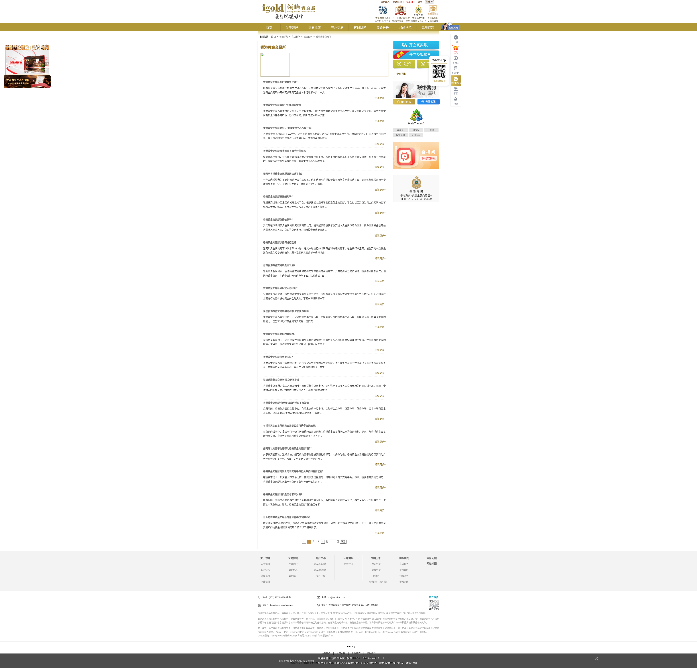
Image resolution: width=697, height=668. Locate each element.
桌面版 (400, 130)
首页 (269, 28)
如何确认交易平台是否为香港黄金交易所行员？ (288, 448)
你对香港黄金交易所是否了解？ (279, 265)
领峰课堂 (404, 576)
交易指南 (314, 28)
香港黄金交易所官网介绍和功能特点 (282, 105)
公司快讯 (265, 570)
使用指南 (415, 135)
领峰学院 (405, 28)
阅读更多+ (380, 98)
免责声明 (341, 653)
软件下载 (320, 576)
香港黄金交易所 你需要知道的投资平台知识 (286, 402)
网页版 (416, 130)
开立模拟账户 (420, 55)
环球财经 (360, 28)
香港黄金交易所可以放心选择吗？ (281, 288)
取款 (431, 64)
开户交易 (337, 28)
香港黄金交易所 (323, 37)
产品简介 (293, 564)
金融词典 (404, 582)
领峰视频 (265, 576)
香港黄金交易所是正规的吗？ (278, 196)
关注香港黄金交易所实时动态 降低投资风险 (286, 311)
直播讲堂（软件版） (378, 582)
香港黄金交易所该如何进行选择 (279, 242)
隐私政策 (384, 663)
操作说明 (400, 135)
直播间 (409, 2)
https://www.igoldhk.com (281, 605)
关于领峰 (292, 28)
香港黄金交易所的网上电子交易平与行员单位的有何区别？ (294, 471)
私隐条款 (326, 653)
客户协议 (398, 663)
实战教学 (296, 37)
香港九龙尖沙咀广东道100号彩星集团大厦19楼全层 (353, 605)
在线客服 (397, 2)
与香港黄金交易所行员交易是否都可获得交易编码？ (290, 425)
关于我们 (265, 564)
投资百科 (308, 37)
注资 (407, 64)
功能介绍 (411, 663)
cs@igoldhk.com (337, 597)
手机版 (431, 130)
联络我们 (265, 582)
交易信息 (293, 570)
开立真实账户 (420, 45)
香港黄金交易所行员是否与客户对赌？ (283, 494)
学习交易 (404, 570)
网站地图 (432, 563)
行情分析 (348, 564)
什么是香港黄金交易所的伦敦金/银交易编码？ (287, 517)
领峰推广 (356, 653)
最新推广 (293, 576)
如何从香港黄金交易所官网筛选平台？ (283, 173)
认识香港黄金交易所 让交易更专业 (281, 379)
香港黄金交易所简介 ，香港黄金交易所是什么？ (288, 128)
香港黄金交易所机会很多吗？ (278, 356)
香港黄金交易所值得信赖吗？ (278, 219)
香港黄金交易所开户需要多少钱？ (281, 82)
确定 (343, 541)
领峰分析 (382, 28)
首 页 (273, 37)
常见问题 (428, 28)
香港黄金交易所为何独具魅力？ (279, 334)
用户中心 (385, 2)
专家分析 (376, 564)
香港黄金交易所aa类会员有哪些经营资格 (284, 150)
